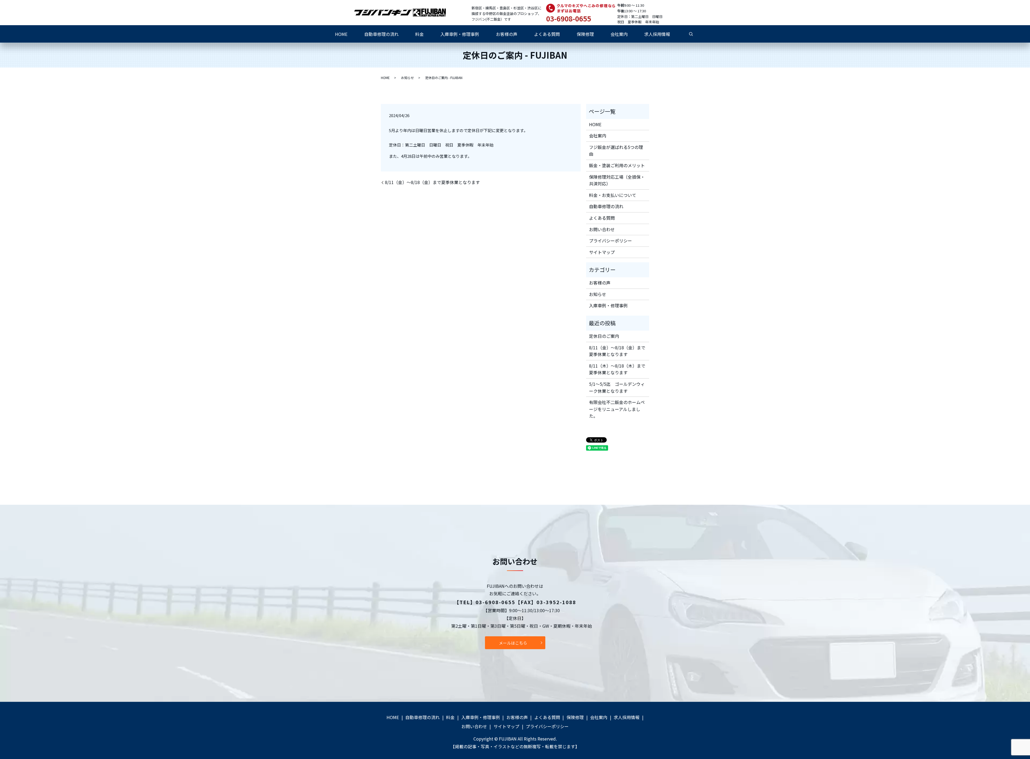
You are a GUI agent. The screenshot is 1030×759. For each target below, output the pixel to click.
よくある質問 (547, 34)
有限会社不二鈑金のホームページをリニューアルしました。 (617, 409)
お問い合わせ (602, 229)
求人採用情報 (657, 34)
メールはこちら (513, 643)
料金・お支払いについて (612, 195)
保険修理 (585, 34)
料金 (419, 34)
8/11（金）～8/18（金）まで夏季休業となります (432, 182)
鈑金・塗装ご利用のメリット (617, 165)
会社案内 (619, 34)
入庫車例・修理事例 (459, 34)
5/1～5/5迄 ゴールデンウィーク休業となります (617, 387)
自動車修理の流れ (381, 34)
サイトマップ (602, 252)
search (691, 34)
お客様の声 (506, 34)
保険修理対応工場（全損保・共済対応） (617, 180)
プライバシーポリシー (610, 240)
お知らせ (407, 77)
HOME (341, 34)
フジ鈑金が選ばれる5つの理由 (616, 150)
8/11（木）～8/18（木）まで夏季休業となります (617, 369)
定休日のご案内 (604, 336)
